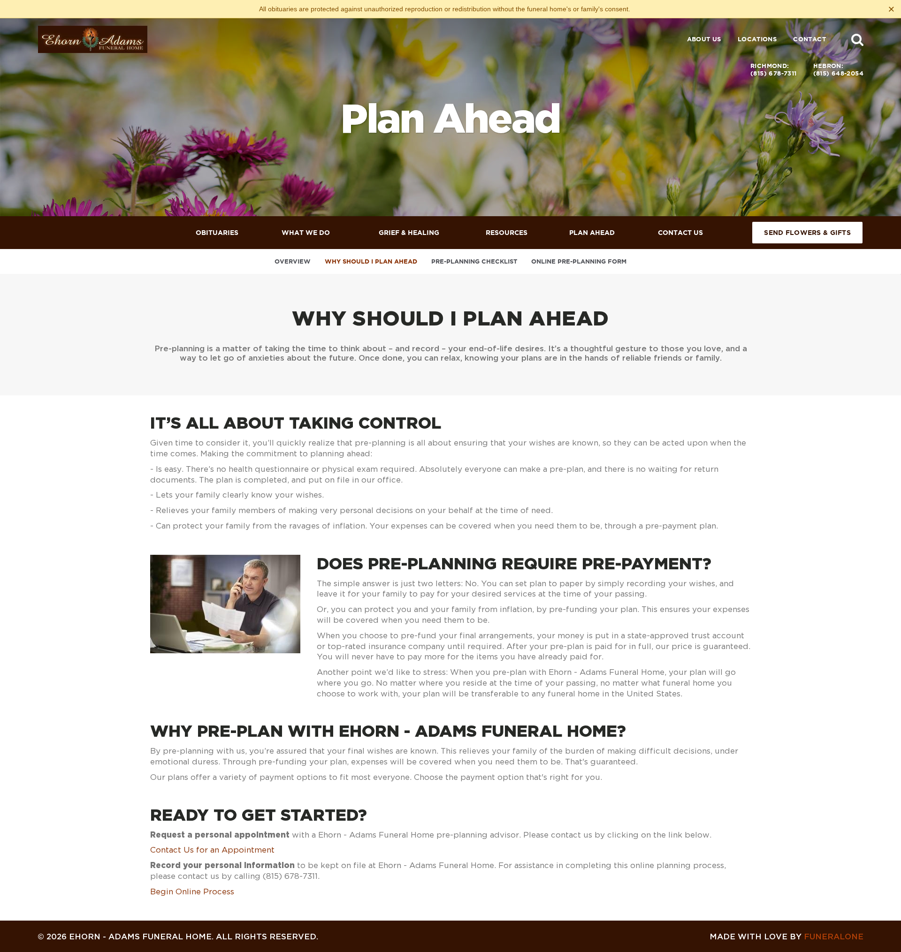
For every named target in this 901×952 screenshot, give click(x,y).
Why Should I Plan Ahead (371, 261)
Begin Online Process (192, 891)
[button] (857, 39)
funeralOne (833, 936)
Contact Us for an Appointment (212, 850)
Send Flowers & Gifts (807, 232)
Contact (809, 39)
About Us (704, 39)
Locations (757, 39)
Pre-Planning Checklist (474, 261)
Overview (293, 261)
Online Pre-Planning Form (578, 261)
